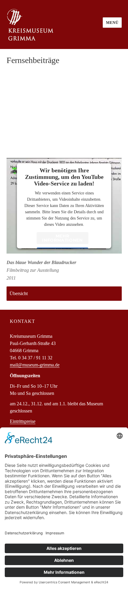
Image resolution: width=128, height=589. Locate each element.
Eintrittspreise (22, 421)
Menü (112, 22)
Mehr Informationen (62, 238)
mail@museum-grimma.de (35, 364)
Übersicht (19, 293)
